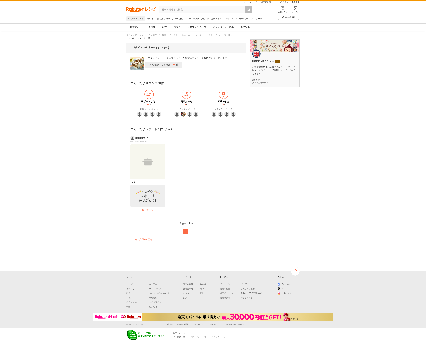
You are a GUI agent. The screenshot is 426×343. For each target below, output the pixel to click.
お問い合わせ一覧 (198, 337)
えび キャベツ (217, 18)
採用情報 (213, 324)
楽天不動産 (225, 289)
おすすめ (134, 27)
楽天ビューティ (227, 293)
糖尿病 (196, 18)
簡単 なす (151, 18)
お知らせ (153, 307)
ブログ (244, 284)
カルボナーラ (256, 18)
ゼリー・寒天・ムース (184, 35)
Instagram (286, 293)
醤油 (228, 18)
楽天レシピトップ (135, 35)
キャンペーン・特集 (223, 27)
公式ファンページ (196, 27)
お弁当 (203, 284)
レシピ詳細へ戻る (143, 239)
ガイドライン (155, 302)
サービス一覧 (179, 337)
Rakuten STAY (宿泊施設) (252, 293)
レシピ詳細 (224, 35)
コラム (177, 27)
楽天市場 (296, 2)
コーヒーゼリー (206, 35)
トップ (129, 284)
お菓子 (165, 35)
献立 (164, 27)
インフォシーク (251, 2)
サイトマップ (155, 289)
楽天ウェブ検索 (248, 289)
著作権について (200, 324)
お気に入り (282, 12)
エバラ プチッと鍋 (240, 18)
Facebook (286, 284)
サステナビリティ (220, 337)
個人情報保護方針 (183, 324)
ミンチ (188, 18)
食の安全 (245, 27)
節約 (202, 293)
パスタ (186, 293)
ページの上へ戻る (295, 271)
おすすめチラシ (281, 2)
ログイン (295, 12)
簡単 (202, 289)
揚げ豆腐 (205, 18)
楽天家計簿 (266, 2)
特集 (128, 307)
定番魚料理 (188, 289)
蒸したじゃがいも (165, 18)
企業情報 (169, 324)
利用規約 (153, 298)
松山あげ (179, 18)
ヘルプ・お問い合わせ (159, 293)
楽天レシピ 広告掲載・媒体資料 (232, 324)
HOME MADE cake (263, 61)
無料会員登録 (290, 17)
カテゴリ (150, 27)
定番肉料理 (188, 284)
